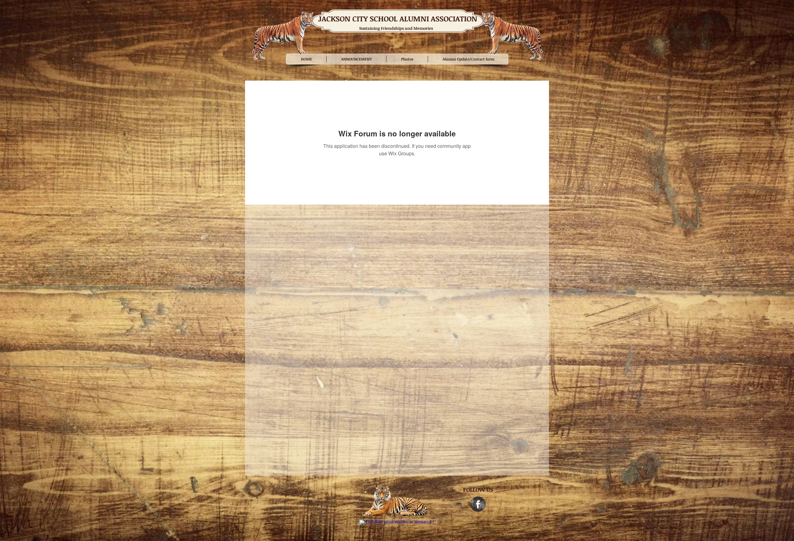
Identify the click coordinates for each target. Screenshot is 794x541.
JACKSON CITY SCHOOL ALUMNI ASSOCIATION (397, 18)
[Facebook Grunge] (478, 504)
